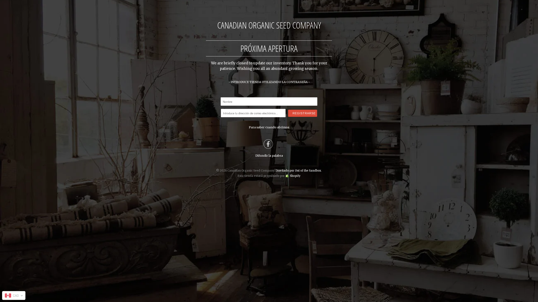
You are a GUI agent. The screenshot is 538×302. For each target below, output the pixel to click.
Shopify (295, 176)
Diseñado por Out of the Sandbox (298, 170)
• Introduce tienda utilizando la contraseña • (269, 82)
